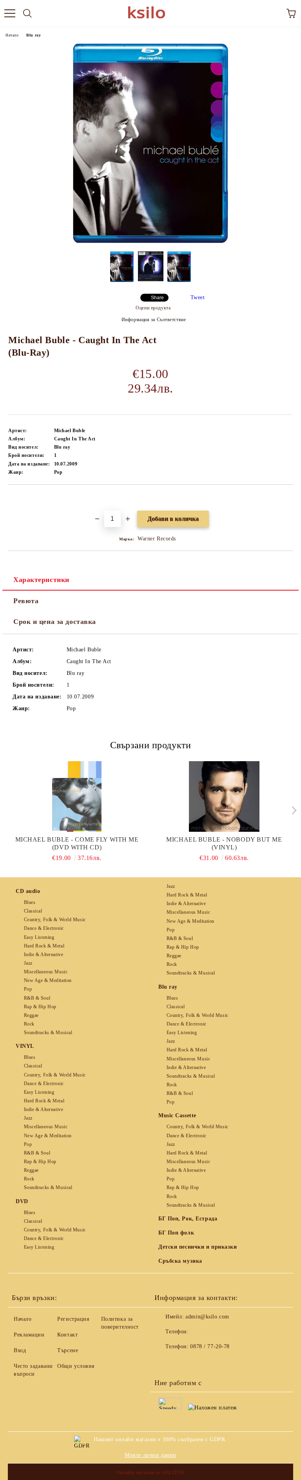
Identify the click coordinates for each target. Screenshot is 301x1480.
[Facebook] (164, 1362)
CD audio (28, 891)
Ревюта (25, 601)
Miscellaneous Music (45, 972)
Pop (28, 989)
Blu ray (33, 35)
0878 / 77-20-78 (209, 1346)
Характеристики (41, 580)
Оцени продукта (153, 308)
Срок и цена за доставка (54, 621)
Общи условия (75, 1366)
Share (157, 297)
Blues (29, 902)
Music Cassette (177, 1115)
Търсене (67, 1350)
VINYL (25, 1046)
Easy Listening (39, 937)
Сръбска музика (180, 1261)
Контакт (67, 1335)
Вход (20, 1350)
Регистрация (73, 1319)
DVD (22, 1201)
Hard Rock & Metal (44, 946)
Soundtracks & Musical (48, 1032)
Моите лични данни (150, 1455)
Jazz (28, 963)
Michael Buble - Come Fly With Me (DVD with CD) (77, 843)
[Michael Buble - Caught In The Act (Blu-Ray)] (150, 241)
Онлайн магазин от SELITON (150, 1472)
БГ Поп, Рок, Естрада (187, 1219)
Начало (11, 35)
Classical (33, 911)
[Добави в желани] (287, 498)
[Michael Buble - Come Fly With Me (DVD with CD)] (77, 796)
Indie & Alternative (43, 954)
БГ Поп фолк (176, 1233)
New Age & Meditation (48, 980)
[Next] (292, 810)
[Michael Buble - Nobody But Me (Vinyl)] (224, 796)
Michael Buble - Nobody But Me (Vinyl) (224, 843)
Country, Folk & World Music (55, 919)
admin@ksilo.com (207, 1317)
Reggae (31, 1015)
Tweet (197, 297)
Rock (29, 1024)
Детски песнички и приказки (197, 1247)
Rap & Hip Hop (40, 1006)
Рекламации (29, 1335)
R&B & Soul (37, 998)
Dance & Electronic (44, 928)
